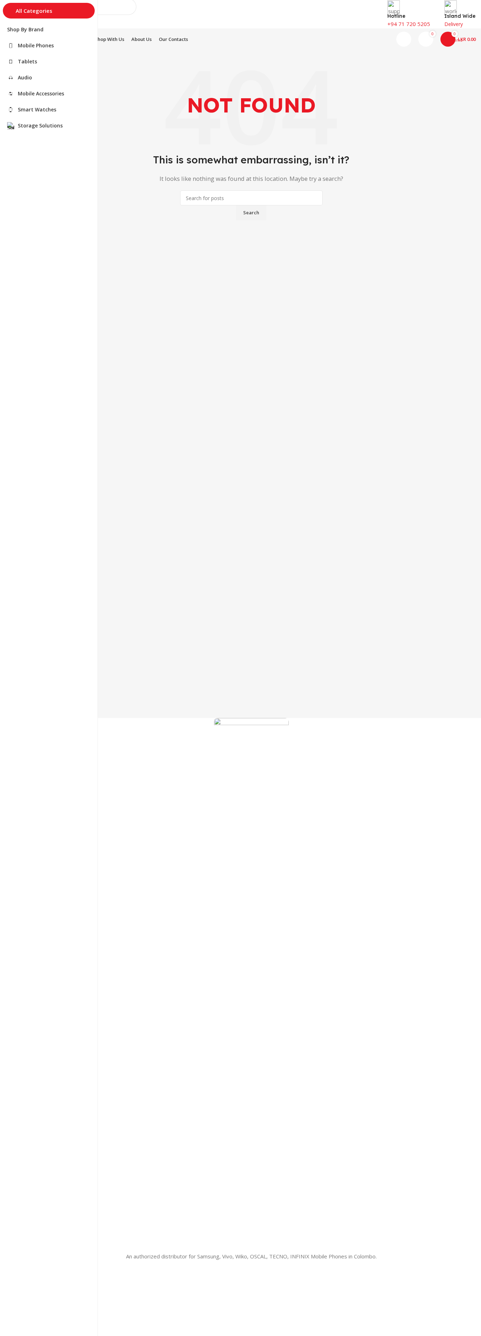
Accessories (40, 1275)
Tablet (34, 1299)
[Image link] (251, 984)
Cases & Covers (45, 1323)
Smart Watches (44, 1287)
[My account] (404, 39)
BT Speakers (41, 1311)
